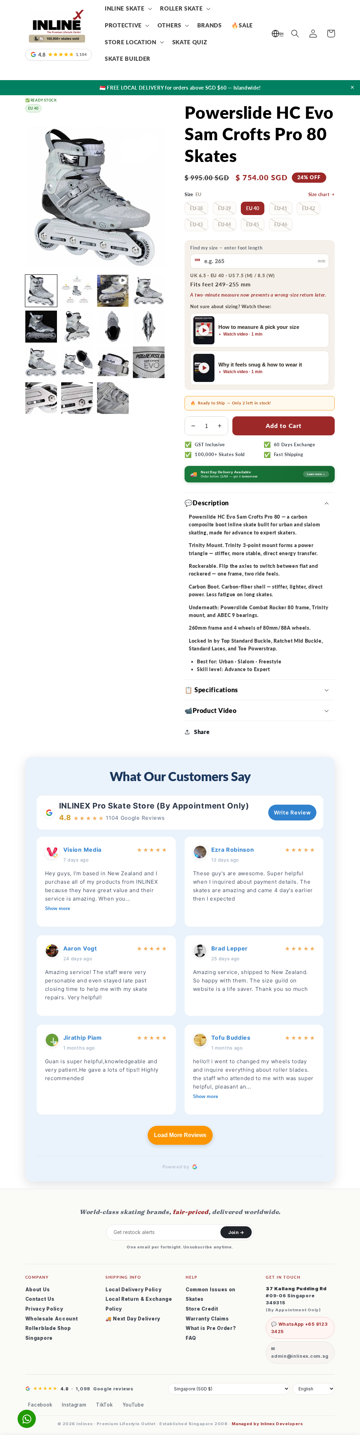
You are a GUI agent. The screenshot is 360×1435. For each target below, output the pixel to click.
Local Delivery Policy (133, 1289)
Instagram (74, 1405)
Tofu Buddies (231, 1037)
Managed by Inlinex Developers (267, 1423)
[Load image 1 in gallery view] (41, 290)
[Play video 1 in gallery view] (113, 290)
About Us (37, 1289)
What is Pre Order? (211, 1328)
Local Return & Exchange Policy (138, 1304)
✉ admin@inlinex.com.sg (300, 1352)
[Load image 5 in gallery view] (77, 326)
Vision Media (82, 849)
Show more (57, 908)
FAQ (191, 1338)
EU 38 (196, 208)
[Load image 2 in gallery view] (77, 290)
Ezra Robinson (232, 849)
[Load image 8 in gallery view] (41, 362)
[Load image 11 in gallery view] (149, 362)
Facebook (40, 1405)
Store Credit (202, 1309)
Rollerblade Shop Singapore (48, 1333)
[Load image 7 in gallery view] (149, 326)
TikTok (104, 1405)
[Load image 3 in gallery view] (149, 290)
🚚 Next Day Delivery (132, 1319)
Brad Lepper (229, 948)
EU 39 (224, 208)
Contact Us (39, 1299)
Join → (236, 1232)
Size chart (319, 194)
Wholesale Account (51, 1319)
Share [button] (202, 731)
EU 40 (252, 208)
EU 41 (280, 208)
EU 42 (308, 208)
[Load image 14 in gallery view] (113, 398)
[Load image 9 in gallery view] (77, 362)
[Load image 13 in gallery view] (77, 398)
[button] (127, 8)
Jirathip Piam (82, 1037)
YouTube (133, 1405)
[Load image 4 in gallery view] (41, 326)
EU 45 (252, 224)
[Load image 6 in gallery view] (113, 326)
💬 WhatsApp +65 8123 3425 (299, 1328)
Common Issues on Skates (211, 1294)
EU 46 (280, 224)
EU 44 (224, 224)
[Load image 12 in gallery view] (41, 398)
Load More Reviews (180, 1135)
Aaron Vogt (80, 948)
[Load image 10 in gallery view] (113, 362)
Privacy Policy (44, 1309)
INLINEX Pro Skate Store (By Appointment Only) (154, 805)
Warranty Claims (207, 1319)
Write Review (292, 812)
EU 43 (196, 224)
